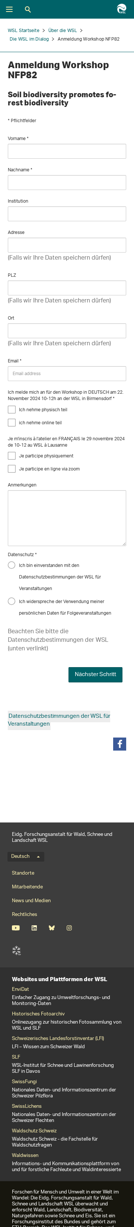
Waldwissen (25, 1156)
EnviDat (20, 990)
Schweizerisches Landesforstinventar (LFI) (58, 1039)
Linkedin (34, 927)
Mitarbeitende (27, 887)
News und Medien (31, 901)
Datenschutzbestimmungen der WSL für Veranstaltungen (59, 720)
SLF (16, 950)
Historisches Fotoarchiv (38, 1014)
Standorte (23, 873)
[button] (119, 744)
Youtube (16, 927)
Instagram (69, 927)
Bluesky (51, 927)
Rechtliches (24, 914)
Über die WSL (62, 31)
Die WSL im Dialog (29, 39)
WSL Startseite (23, 31)
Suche (28, 9)
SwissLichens (27, 1107)
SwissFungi (24, 1082)
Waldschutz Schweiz (34, 1131)
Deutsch (20, 857)
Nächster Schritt (95, 675)
